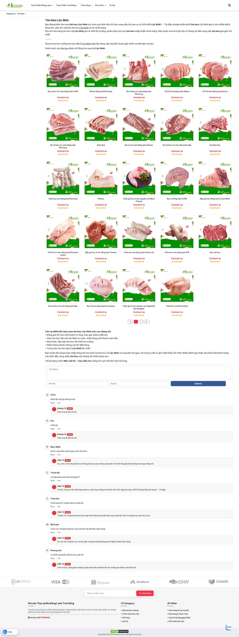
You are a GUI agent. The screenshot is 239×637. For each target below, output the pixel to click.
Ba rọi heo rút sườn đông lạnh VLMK (63, 91)
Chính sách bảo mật (130, 614)
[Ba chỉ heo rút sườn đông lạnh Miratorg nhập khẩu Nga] (63, 124)
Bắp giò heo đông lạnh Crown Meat (215, 199)
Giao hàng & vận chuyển (179, 610)
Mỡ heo (101, 199)
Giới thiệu (126, 618)
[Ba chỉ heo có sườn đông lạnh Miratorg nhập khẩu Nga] (139, 71)
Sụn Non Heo (215, 145)
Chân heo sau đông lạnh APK (177, 252)
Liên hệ (125, 621)
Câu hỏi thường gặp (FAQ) (179, 618)
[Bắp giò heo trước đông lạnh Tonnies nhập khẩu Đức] (101, 232)
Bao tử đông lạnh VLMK (177, 199)
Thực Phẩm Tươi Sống (66, 5)
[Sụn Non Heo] (215, 124)
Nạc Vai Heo (215, 252)
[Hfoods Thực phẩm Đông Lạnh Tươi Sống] (14, 5)
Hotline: (40, 617)
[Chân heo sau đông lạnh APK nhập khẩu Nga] (177, 232)
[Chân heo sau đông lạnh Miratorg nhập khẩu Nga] (63, 178)
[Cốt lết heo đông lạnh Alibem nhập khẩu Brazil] (177, 71)
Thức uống (85, 5)
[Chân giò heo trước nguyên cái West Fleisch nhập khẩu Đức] (139, 178)
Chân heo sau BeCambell (177, 306)
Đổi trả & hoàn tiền (176, 621)
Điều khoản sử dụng (130, 610)
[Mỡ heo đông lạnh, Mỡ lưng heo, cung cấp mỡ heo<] (101, 178)
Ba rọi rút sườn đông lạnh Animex (139, 145)
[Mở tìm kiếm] (229, 5)
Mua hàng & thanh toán (178, 614)
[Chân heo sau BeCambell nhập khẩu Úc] (177, 285)
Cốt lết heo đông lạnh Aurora (215, 91)
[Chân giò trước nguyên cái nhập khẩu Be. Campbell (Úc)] (139, 285)
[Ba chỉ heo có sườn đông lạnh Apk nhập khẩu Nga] (177, 124)
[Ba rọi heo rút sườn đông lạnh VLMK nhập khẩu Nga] (63, 71)
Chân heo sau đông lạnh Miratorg (62, 199)
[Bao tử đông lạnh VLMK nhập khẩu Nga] (177, 178)
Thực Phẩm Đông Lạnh (41, 5)
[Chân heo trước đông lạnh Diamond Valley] (63, 232)
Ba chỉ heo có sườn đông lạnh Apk (177, 145)
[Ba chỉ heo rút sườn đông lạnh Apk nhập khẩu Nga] (63, 285)
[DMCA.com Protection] (119, 631)
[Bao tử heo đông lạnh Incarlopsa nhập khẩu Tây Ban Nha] (101, 285)
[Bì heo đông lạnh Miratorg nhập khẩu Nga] (101, 71)
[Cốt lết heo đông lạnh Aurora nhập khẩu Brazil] (215, 71)
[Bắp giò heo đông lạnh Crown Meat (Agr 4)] (215, 178)
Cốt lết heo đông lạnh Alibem (176, 91)
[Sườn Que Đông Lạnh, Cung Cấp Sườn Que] (101, 124)
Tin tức (112, 5)
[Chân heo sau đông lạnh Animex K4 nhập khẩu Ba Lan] (139, 232)
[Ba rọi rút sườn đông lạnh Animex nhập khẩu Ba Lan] (139, 124)
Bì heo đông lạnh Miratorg (101, 91)
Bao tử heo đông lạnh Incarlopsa (101, 306)
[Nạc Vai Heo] (215, 232)
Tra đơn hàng (145, 593)
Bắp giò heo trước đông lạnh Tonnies (101, 252)
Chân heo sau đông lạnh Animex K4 (139, 252)
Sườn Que (101, 145)
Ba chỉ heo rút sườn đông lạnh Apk (62, 306)
